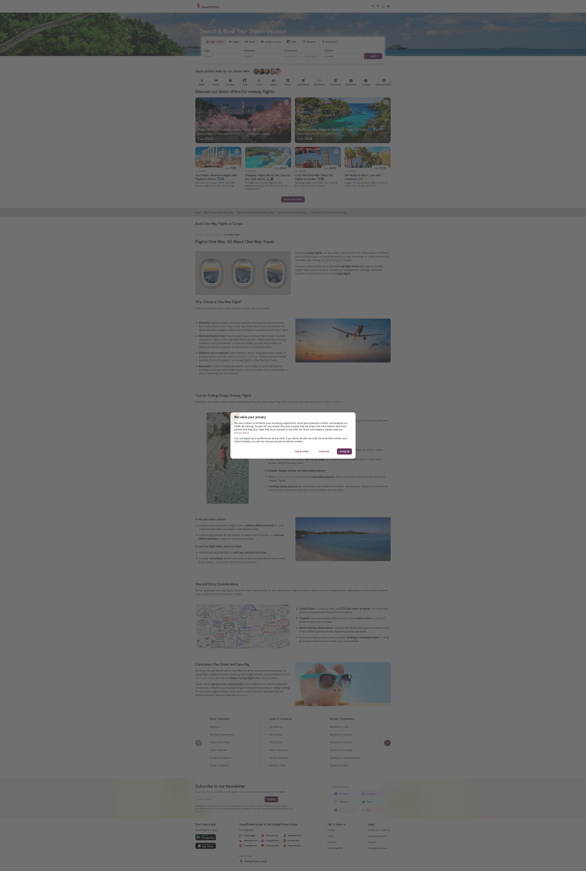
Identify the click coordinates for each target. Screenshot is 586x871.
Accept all (344, 451)
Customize (324, 451)
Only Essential (301, 451)
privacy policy (241, 432)
